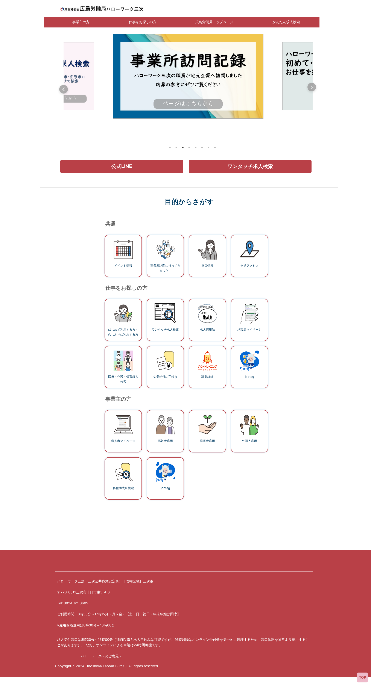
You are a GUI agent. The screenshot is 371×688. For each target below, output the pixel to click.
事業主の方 (81, 22)
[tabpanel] (188, 76)
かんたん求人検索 (286, 22)
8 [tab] (215, 147)
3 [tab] (183, 147)
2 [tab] (176, 147)
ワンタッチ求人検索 (250, 166)
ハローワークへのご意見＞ (101, 656)
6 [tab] (202, 147)
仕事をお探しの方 (142, 22)
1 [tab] (170, 147)
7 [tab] (208, 147)
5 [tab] (195, 147)
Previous (63, 89)
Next (311, 87)
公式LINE (121, 166)
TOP (362, 677)
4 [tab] (189, 147)
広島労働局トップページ (214, 22)
